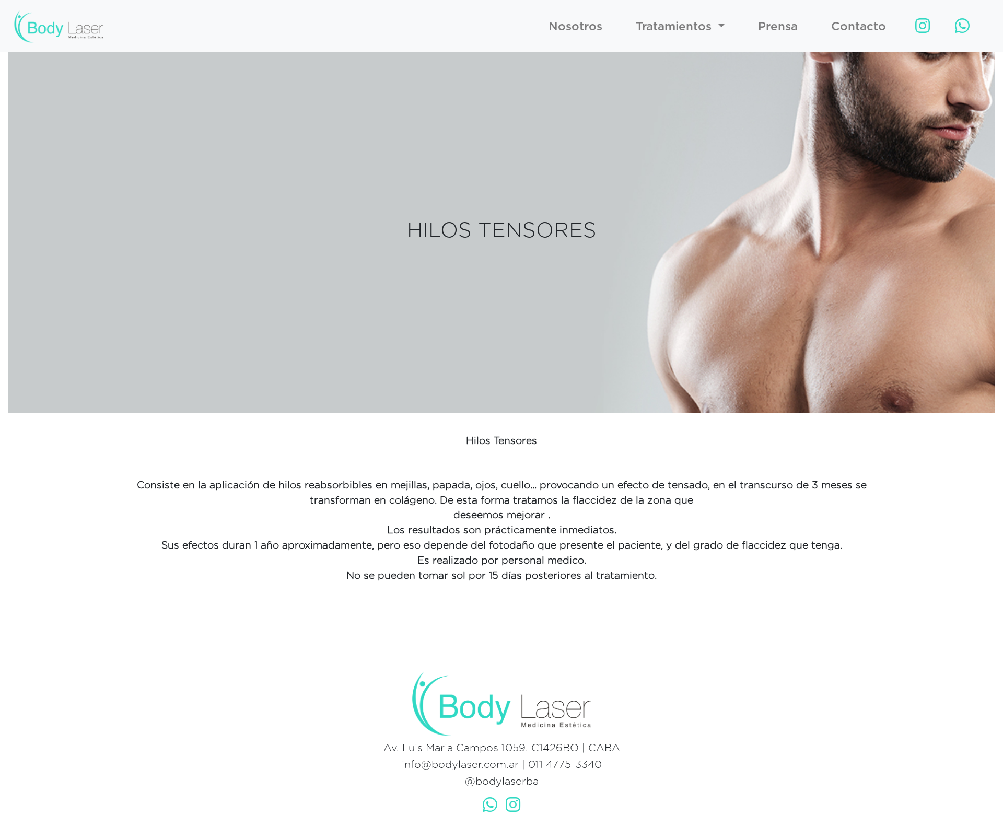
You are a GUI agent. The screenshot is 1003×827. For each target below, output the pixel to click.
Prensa (778, 26)
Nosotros (575, 26)
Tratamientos (675, 26)
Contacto (858, 26)
